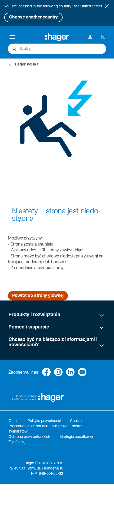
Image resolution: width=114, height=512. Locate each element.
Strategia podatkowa (76, 437)
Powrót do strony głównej (38, 295)
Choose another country (33, 17)
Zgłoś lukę (16, 442)
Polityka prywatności (44, 421)
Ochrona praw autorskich (29, 437)
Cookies (76, 421)
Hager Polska (26, 64)
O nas (13, 421)
